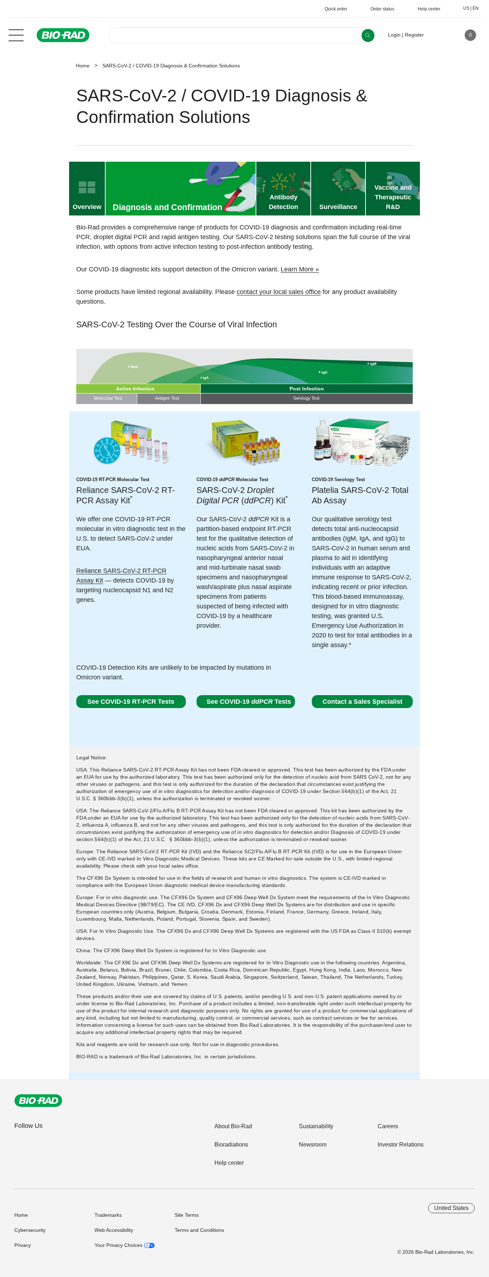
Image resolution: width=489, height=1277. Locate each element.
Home (82, 65)
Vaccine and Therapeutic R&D (393, 197)
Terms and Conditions (199, 1230)
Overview (87, 206)
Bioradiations (231, 1144)
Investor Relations (400, 1144)
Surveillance (338, 206)
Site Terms (187, 1215)
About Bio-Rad (233, 1126)
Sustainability (316, 1126)
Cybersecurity (29, 1230)
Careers (388, 1126)
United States (451, 1208)
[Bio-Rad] (38, 1100)
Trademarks (108, 1215)
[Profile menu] (439, 35)
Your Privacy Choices (119, 1245)
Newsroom (312, 1144)
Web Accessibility (114, 1230)
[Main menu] (16, 34)
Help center (229, 1163)
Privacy (22, 1245)
